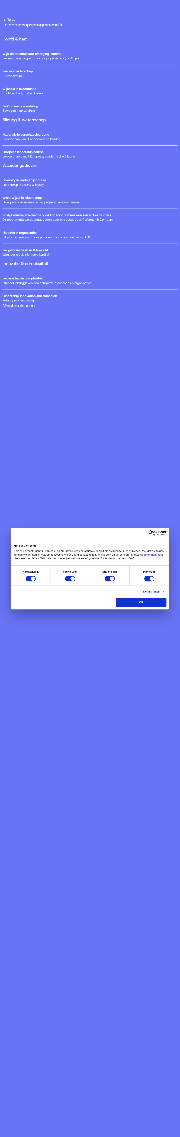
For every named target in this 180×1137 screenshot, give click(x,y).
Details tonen (151, 591)
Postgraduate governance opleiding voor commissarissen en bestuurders (58, 217)
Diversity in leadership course (24, 182)
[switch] (70, 578)
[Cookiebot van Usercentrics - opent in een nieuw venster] (151, 533)
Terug (11, 19)
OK (141, 602)
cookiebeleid (148, 554)
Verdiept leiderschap (17, 73)
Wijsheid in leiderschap (23, 91)
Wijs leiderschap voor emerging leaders (41, 56)
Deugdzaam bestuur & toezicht (26, 252)
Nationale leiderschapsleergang (31, 137)
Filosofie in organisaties (46, 235)
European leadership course (38, 154)
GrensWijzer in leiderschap (41, 200)
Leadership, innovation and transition (29, 298)
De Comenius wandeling (20, 108)
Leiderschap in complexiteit (46, 280)
